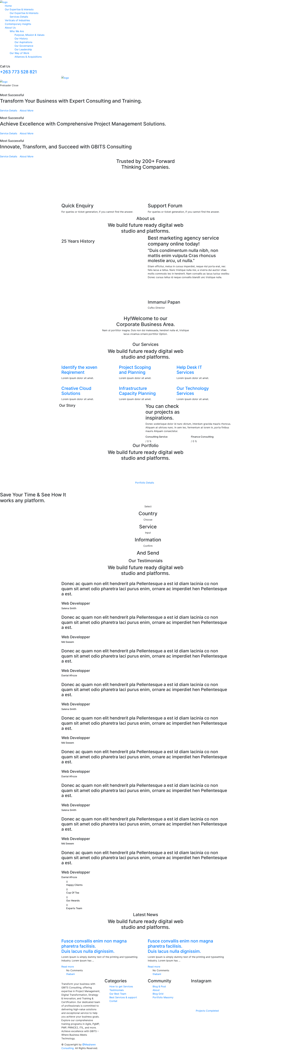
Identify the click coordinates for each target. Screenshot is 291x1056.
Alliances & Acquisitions (28, 56)
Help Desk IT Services (189, 370)
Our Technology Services (193, 391)
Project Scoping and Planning (135, 370)
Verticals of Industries (17, 20)
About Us (10, 27)
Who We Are (17, 31)
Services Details (19, 16)
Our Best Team (117, 993)
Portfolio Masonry (163, 997)
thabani (70, 974)
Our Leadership (23, 49)
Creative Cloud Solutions (76, 391)
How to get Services (121, 986)
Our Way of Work (19, 53)
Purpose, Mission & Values (29, 34)
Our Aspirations (23, 42)
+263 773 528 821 (18, 71)
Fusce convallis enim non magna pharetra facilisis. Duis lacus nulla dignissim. (94, 946)
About (156, 990)
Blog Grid (158, 993)
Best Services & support (123, 997)
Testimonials (116, 990)
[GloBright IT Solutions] (4, 1)
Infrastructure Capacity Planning (137, 391)
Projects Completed (207, 1010)
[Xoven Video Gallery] (62, 250)
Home (8, 5)
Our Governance (24, 45)
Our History (21, 38)
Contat (113, 1001)
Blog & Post (159, 986)
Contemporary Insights (18, 23)
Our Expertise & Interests (19, 9)
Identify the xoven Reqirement (79, 370)
